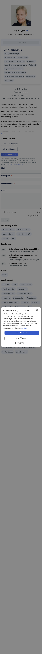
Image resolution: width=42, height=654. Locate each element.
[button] (21, 343)
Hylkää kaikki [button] (21, 338)
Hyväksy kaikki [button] (21, 333)
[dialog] (21, 327)
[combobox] (37, 310)
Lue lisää (24, 328)
